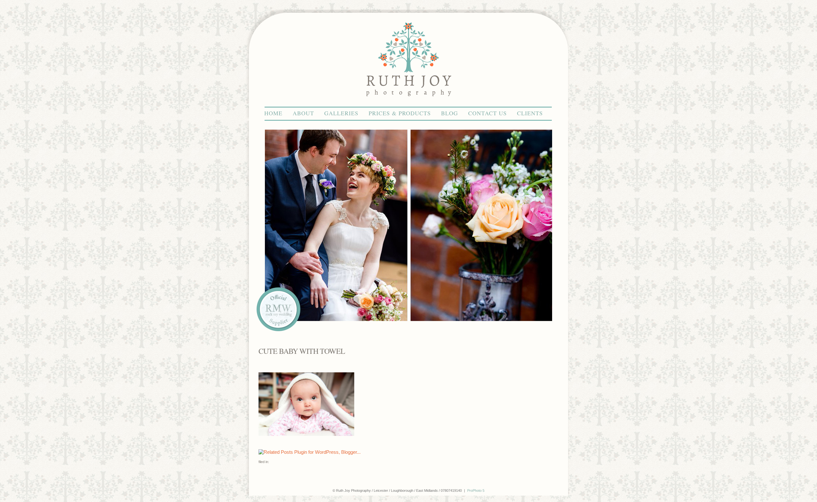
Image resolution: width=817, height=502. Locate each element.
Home (273, 113)
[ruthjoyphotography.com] (408, 103)
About (303, 113)
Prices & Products (400, 113)
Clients (530, 113)
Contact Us (487, 113)
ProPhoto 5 (475, 490)
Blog (449, 113)
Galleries (341, 113)
